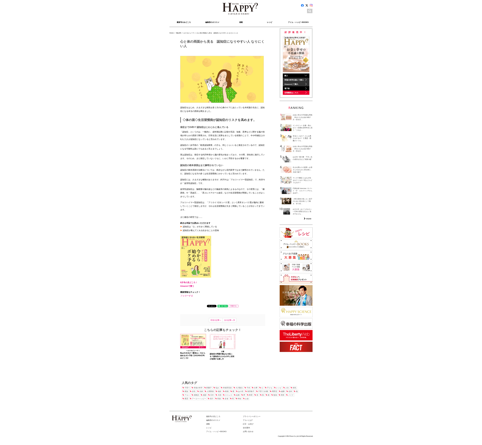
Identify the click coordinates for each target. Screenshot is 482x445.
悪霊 (186, 399)
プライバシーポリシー (251, 416)
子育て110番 (263, 391)
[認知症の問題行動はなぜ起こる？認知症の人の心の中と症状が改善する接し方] (222, 341)
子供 (248, 388)
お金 (247, 399)
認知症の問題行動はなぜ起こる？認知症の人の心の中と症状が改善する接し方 (222, 356)
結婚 (237, 395)
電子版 (287, 88)
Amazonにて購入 (291, 84)
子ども (269, 388)
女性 (193, 391)
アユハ (187, 395)
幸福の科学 (197, 388)
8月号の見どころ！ (188, 282)
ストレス (228, 395)
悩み (217, 388)
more (308, 218)
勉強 (275, 395)
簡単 (282, 395)
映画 (227, 391)
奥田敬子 (250, 391)
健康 (283, 391)
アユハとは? (248, 420)
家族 (186, 391)
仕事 (255, 388)
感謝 (204, 395)
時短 (239, 399)
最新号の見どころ (213, 416)
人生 (287, 388)
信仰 (290, 391)
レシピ (269, 22)
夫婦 (201, 391)
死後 (219, 399)
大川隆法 (239, 388)
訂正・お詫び (248, 424)
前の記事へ (216, 320)
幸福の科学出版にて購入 (294, 80)
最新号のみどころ (184, 22)
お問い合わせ (248, 431)
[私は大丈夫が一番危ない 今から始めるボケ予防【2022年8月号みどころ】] (193, 341)
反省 (226, 399)
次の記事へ (228, 320)
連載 (241, 22)
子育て (187, 388)
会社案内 (246, 428)
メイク (290, 395)
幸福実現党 (227, 388)
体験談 (196, 395)
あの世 (240, 391)
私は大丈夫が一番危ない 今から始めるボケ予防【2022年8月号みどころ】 (192, 355)
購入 (286, 76)
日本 (212, 395)
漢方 (211, 399)
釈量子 (209, 388)
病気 (294, 388)
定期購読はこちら (291, 93)
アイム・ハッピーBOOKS (298, 22)
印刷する (233, 306)
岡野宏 (274, 391)
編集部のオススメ (212, 22)
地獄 (219, 391)
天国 (219, 395)
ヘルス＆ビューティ (193, 350)
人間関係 (210, 391)
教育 (251, 395)
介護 (222, 351)
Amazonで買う (187, 286)
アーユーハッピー (198, 399)
